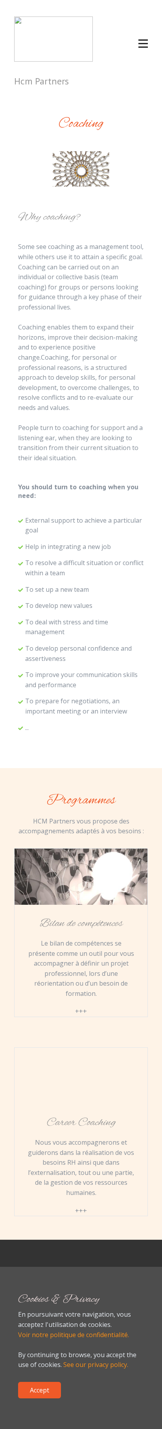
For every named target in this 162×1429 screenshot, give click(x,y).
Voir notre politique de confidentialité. (73, 1334)
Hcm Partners (41, 81)
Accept (39, 1390)
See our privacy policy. (95, 1364)
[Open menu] (143, 43)
